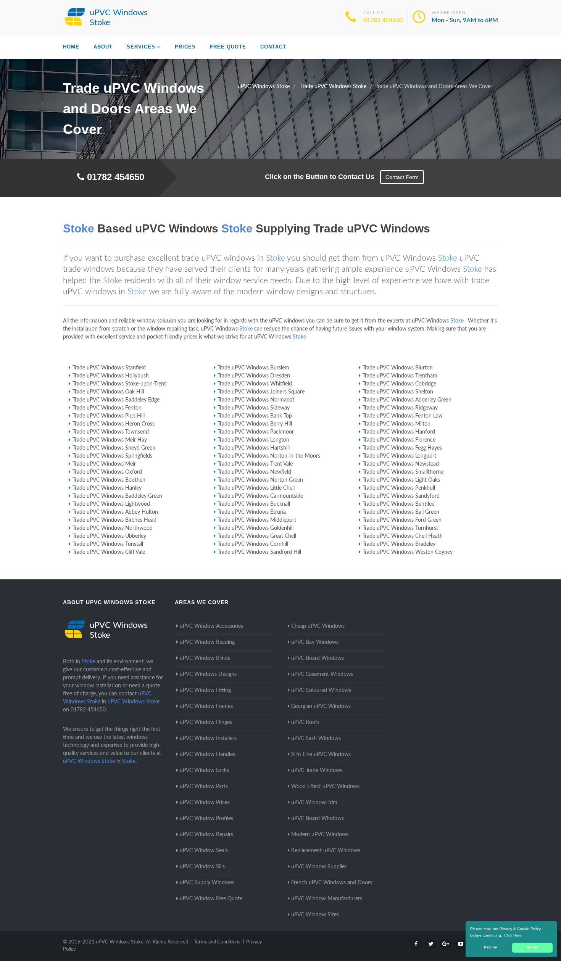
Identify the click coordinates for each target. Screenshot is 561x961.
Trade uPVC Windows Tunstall (108, 544)
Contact (273, 47)
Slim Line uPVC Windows (321, 754)
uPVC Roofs (305, 722)
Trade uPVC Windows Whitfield (255, 384)
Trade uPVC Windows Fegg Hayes (402, 448)
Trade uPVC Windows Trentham (400, 376)
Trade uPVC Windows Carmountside (260, 496)
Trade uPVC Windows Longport (399, 456)
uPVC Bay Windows (315, 642)
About (103, 47)
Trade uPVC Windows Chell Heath (403, 536)
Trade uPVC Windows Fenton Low (403, 416)
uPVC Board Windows (317, 658)
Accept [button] (532, 947)
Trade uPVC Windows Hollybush (111, 376)
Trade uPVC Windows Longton (253, 440)
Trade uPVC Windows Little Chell (256, 488)
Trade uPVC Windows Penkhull (399, 488)
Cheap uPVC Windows (318, 626)
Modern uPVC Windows (319, 834)
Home (71, 47)
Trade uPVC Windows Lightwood (111, 504)
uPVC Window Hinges (206, 722)
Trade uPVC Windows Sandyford (401, 496)
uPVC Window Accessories (211, 626)
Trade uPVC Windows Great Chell (257, 536)
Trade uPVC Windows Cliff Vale (109, 552)
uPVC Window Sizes (315, 914)
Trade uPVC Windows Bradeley (399, 544)
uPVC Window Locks (204, 770)
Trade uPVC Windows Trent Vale (255, 464)
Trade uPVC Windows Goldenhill (255, 528)
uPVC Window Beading (207, 642)
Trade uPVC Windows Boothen (109, 480)
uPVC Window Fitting (205, 690)
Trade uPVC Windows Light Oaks (401, 480)
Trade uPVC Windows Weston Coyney (408, 552)
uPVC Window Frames (206, 706)
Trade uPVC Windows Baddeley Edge (116, 400)
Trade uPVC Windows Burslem (253, 368)
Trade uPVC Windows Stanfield (109, 368)
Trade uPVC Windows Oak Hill (108, 392)
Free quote (228, 47)
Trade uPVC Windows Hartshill (254, 448)
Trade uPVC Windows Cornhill (253, 544)
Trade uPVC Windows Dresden (254, 376)
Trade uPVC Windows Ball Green (401, 512)
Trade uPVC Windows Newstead (401, 464)
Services (141, 47)
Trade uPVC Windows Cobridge (399, 384)
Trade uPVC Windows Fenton (107, 408)
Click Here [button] (513, 935)
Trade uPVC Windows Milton (396, 424)
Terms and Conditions (217, 942)
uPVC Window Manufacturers (326, 898)
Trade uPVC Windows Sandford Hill (259, 552)
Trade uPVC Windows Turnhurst (400, 528)
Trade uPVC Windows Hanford (399, 432)
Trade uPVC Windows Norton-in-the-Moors (269, 456)
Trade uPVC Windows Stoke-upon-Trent (119, 384)
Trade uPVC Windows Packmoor (256, 432)
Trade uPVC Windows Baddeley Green (117, 496)
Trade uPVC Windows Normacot (256, 400)
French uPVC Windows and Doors (331, 882)
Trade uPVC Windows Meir (104, 464)
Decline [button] (490, 947)
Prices (185, 47)
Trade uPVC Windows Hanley (107, 488)
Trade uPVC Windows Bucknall (254, 504)
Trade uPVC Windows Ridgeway (400, 408)
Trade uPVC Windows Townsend (111, 432)
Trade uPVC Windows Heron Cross (114, 424)
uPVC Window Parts (204, 786)
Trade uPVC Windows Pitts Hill (109, 416)
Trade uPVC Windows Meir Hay (110, 440)
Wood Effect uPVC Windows (325, 786)
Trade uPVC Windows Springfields (112, 456)
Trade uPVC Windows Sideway (254, 408)
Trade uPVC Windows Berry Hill (255, 424)
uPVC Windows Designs (208, 674)
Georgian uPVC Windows (321, 706)
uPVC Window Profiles (206, 818)
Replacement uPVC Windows (325, 850)
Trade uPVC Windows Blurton (398, 368)
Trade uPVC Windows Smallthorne (403, 472)
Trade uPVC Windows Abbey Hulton (115, 512)
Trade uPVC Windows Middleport (257, 520)
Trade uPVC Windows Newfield (254, 472)
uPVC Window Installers (208, 738)
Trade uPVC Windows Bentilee (398, 504)
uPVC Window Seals (204, 850)
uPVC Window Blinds (205, 658)
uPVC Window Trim (314, 802)
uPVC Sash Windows (316, 738)
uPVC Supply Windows (207, 882)
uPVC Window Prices (205, 802)
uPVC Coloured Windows (321, 690)
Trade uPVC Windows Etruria (252, 512)
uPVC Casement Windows (322, 674)
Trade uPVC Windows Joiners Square (261, 392)
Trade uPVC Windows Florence (399, 440)
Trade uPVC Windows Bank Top (255, 416)
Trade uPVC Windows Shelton (398, 392)
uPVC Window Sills (202, 866)
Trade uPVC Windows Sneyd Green (114, 448)
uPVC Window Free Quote (211, 898)
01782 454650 (383, 20)
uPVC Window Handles (207, 754)
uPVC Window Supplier (319, 866)
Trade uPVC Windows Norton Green (260, 480)
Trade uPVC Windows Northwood (113, 528)
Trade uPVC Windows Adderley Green (407, 400)
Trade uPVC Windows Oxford (107, 472)
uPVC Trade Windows (316, 770)
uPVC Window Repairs (206, 834)
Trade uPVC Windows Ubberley (109, 536)
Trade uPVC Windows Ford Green (402, 520)
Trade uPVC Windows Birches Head (114, 520)
